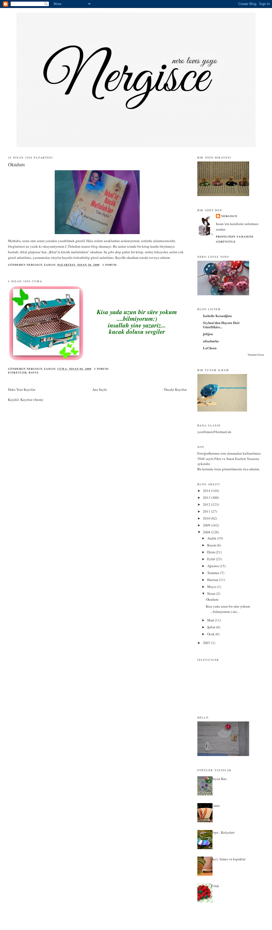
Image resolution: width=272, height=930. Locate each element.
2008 (207, 532)
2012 (207, 504)
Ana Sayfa (99, 389)
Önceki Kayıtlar (175, 389)
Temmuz (213, 572)
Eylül (211, 559)
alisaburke (211, 340)
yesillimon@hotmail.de (214, 431)
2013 (207, 497)
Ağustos (213, 565)
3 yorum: (110, 265)
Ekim (211, 552)
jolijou (208, 333)
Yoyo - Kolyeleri (223, 832)
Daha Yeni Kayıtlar (21, 389)
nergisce (229, 216)
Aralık (212, 538)
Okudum (16, 164)
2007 (207, 642)
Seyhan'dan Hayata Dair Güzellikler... (221, 324)
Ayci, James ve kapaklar (228, 859)
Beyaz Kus (219, 778)
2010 (207, 518)
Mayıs (212, 586)
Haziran (213, 579)
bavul (34, 372)
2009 (207, 525)
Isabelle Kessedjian (217, 315)
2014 (207, 490)
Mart (211, 620)
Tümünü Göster (256, 354)
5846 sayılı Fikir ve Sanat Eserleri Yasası (226, 458)
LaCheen (209, 347)
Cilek (215, 885)
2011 (207, 511)
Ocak (211, 634)
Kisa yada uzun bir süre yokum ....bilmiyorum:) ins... (228, 609)
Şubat (211, 627)
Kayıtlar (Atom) (31, 399)
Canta (215, 805)
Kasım (212, 545)
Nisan (211, 593)
